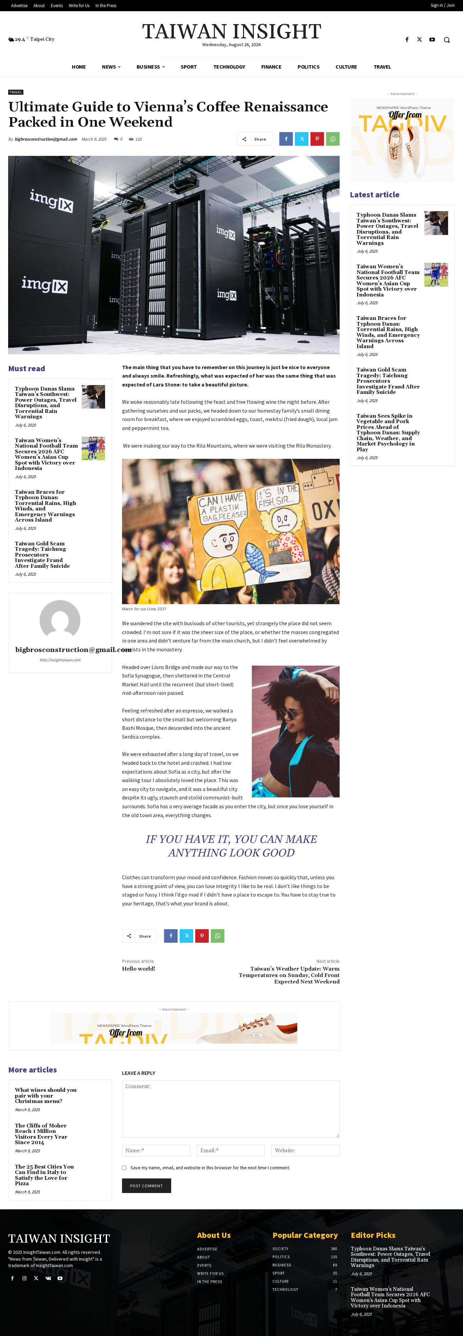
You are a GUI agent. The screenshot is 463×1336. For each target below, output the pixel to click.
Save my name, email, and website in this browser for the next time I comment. (210, 1168)
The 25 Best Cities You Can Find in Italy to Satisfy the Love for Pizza (44, 1175)
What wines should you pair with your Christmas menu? (46, 1096)
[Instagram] (24, 1278)
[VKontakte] (48, 1278)
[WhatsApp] (333, 139)
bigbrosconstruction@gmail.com (46, 139)
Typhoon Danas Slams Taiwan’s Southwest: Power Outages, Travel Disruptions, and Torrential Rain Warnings (46, 403)
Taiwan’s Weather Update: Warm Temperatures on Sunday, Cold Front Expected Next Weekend (289, 975)
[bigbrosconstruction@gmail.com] (60, 620)
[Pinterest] (317, 139)
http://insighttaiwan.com (60, 659)
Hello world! (138, 968)
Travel (15, 92)
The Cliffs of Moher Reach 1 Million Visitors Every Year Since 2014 (41, 1134)
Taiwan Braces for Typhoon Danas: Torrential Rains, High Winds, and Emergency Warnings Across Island (45, 506)
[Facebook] (406, 39)
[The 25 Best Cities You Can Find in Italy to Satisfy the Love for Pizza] (93, 1175)
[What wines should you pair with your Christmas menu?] (93, 1098)
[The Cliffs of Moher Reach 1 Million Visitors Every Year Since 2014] (93, 1133)
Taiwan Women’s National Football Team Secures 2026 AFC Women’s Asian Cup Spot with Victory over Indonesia (46, 454)
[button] (447, 40)
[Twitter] (419, 39)
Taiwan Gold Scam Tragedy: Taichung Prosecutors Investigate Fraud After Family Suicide (42, 555)
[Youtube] (432, 39)
